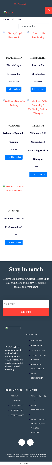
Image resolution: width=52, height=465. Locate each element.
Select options (14, 89)
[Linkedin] (30, 442)
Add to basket (15, 157)
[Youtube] (21, 442)
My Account (20, 4)
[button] (48, 10)
